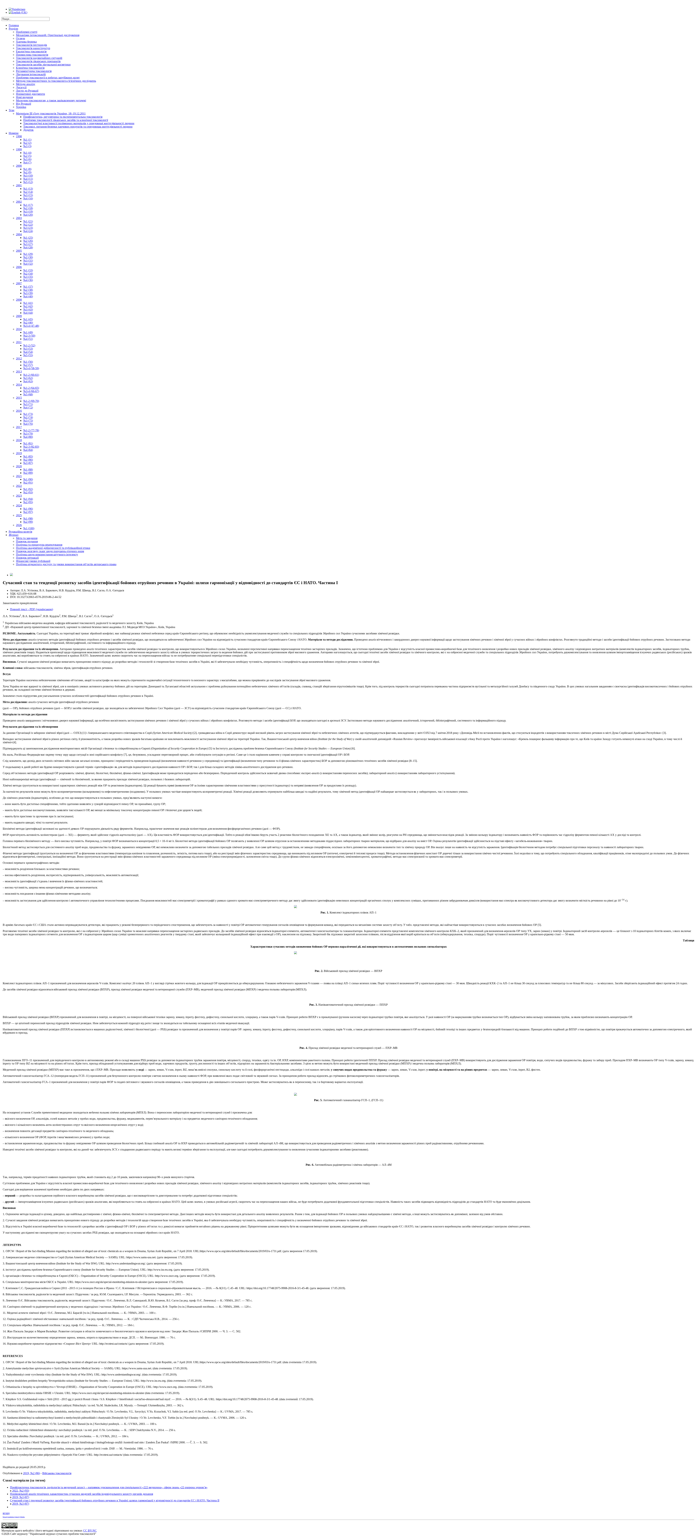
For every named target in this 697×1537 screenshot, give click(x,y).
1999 (19, 149)
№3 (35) (28, 276)
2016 (19, 410)
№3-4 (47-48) (31, 325)
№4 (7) (27, 162)
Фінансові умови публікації (33, 561)
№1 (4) (27, 152)
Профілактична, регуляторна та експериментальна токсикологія (62, 116)
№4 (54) (28, 351)
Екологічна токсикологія (31, 51)
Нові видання (24, 97)
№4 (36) (28, 280)
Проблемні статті (26, 31)
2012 (19, 358)
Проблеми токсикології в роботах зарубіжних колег (48, 77)
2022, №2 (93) (20, 1490)
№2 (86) (28, 459)
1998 (19, 136)
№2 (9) (27, 172)
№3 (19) (28, 211)
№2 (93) (28, 492)
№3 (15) (28, 195)
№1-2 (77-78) (31, 430)
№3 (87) (28, 463)
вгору (6, 1513)
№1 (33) (28, 270)
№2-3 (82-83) (31, 446)
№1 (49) (28, 332)
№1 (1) (27, 139)
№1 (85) (28, 456)
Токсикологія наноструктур (33, 48)
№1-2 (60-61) (31, 374)
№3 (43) (28, 309)
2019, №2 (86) (31, 1473)
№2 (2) (27, 142)
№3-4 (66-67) (31, 391)
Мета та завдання (26, 538)
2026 (19, 525)
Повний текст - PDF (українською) (31, 609)
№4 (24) (28, 231)
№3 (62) (28, 378)
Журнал (13, 534)
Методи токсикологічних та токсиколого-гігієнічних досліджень (56, 80)
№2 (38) (28, 289)
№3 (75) (28, 420)
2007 (19, 283)
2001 (19, 185)
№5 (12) (28, 182)
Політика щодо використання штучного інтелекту (47, 554)
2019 (19, 453)
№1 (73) (28, 414)
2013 (19, 371)
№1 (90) (28, 479)
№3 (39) (28, 293)
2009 (19, 316)
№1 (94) (28, 498)
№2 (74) (28, 417)
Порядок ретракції (27, 557)
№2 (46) (28, 322)
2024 (19, 505)
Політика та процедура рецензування (39, 544)
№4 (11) (28, 178)
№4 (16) (28, 198)
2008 (19, 299)
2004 (19, 234)
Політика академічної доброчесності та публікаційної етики (53, 547)
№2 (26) (28, 240)
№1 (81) (28, 443)
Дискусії (21, 87)
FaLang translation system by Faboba (14, 1517)
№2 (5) (27, 156)
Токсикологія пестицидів (31, 44)
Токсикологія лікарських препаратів (38, 61)
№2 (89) (28, 472)
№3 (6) (27, 159)
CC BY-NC (90, 1530)
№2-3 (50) (29, 335)
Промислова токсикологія (32, 54)
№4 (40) (28, 296)
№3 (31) (28, 260)
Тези (11, 110)
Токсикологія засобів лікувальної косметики (43, 64)
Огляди (20, 38)
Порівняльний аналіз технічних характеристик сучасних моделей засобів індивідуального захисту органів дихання (81, 1493)
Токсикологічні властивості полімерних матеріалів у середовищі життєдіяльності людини (78, 123)
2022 (19, 485)
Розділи (13, 28)
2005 (19, 250)
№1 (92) (28, 489)
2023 (19, 495)
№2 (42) (28, 306)
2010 (19, 329)
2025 (19, 515)
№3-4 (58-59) (31, 368)
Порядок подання (27, 541)
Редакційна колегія (20, 531)
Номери (14, 133)
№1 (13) (28, 188)
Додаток (28, 129)
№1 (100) (28, 528)
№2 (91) (28, 482)
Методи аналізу (25, 84)
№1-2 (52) (29, 345)
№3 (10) (28, 175)
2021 (19, 476)
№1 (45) (28, 319)
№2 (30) (28, 257)
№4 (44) (28, 312)
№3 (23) (28, 227)
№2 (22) (28, 224)
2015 (19, 397)
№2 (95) (28, 502)
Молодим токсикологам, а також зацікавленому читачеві (51, 100)
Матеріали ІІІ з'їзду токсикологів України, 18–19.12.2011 (51, 113)
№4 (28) (28, 247)
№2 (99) (28, 521)
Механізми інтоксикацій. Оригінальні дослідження (47, 35)
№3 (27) (28, 244)
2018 (19, 440)
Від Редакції (23, 103)
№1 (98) (28, 518)
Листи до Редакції (27, 90)
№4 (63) (28, 381)
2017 (19, 427)
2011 (19, 342)
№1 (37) (28, 286)
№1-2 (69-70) (31, 400)
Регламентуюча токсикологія (34, 71)
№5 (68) (28, 394)
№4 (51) (28, 338)
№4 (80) (28, 436)
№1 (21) (28, 221)
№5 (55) (28, 355)
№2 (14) (28, 191)
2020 (19, 466)
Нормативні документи (30, 93)
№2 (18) (28, 208)
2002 (19, 201)
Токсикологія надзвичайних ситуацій (39, 58)
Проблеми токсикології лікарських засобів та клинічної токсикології (65, 120)
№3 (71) (28, 404)
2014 (19, 384)
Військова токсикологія (56, 1473)
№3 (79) (28, 433)
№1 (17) (28, 205)
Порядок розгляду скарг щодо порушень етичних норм (50, 551)
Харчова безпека (26, 41)
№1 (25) (28, 237)
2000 (19, 165)
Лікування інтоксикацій (31, 74)
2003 (19, 218)
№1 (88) (28, 469)
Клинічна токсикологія (30, 67)
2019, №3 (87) (20, 1497)
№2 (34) (28, 273)
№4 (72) (28, 407)
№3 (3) (27, 146)
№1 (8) (27, 169)
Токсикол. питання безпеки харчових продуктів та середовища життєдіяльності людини (78, 126)
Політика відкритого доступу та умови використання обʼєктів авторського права (66, 564)
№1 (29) (28, 254)
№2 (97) (28, 512)
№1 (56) (28, 361)
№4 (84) (28, 449)
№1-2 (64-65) (31, 387)
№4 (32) (28, 263)
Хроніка (21, 107)
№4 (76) (28, 423)
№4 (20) (28, 214)
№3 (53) (28, 348)
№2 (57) (28, 365)
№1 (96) (28, 508)
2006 (19, 267)
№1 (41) (28, 302)
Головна (14, 25)
